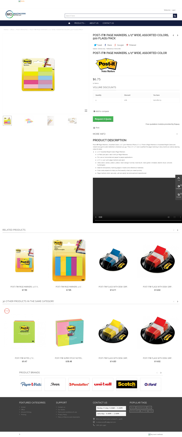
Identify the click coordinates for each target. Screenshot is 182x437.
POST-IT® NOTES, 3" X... (24, 358)
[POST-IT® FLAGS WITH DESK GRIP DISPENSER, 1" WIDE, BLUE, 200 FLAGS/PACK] (113, 260)
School (23, 407)
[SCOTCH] (126, 384)
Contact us (108, 23)
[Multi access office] (15, 14)
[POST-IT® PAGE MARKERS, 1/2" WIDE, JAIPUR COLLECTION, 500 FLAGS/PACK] (69, 260)
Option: (95, 49)
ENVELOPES (135, 411)
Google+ (120, 45)
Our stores (61, 409)
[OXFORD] (150, 384)
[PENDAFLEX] (78, 384)
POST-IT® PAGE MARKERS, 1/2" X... (25, 287)
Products (79, 23)
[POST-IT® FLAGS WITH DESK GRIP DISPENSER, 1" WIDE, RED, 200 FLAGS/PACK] (158, 260)
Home (6, 29)
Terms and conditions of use (67, 412)
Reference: (110, 49)
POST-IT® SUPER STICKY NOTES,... (69, 358)
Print (97, 128)
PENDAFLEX (141, 407)
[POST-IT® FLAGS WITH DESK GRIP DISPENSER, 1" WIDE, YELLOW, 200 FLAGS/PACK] (113, 332)
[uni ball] (102, 384)
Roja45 (177, 124)
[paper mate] (31, 384)
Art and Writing (26, 412)
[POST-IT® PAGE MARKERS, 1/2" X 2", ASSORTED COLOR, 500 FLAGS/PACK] (25, 260)
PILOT (133, 407)
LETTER (144, 411)
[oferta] (91, 4)
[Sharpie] (55, 384)
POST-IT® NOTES (22, 29)
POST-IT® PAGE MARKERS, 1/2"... (69, 287)
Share (109, 45)
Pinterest (132, 45)
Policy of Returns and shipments (69, 417)
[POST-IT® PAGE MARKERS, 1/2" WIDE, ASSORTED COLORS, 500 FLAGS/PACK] (46, 74)
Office (12, 29)
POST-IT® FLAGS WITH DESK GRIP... (113, 287)
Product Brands (29, 372)
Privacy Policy (62, 414)
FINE (150, 411)
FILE (149, 407)
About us (94, 23)
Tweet (99, 45)
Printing (23, 414)
